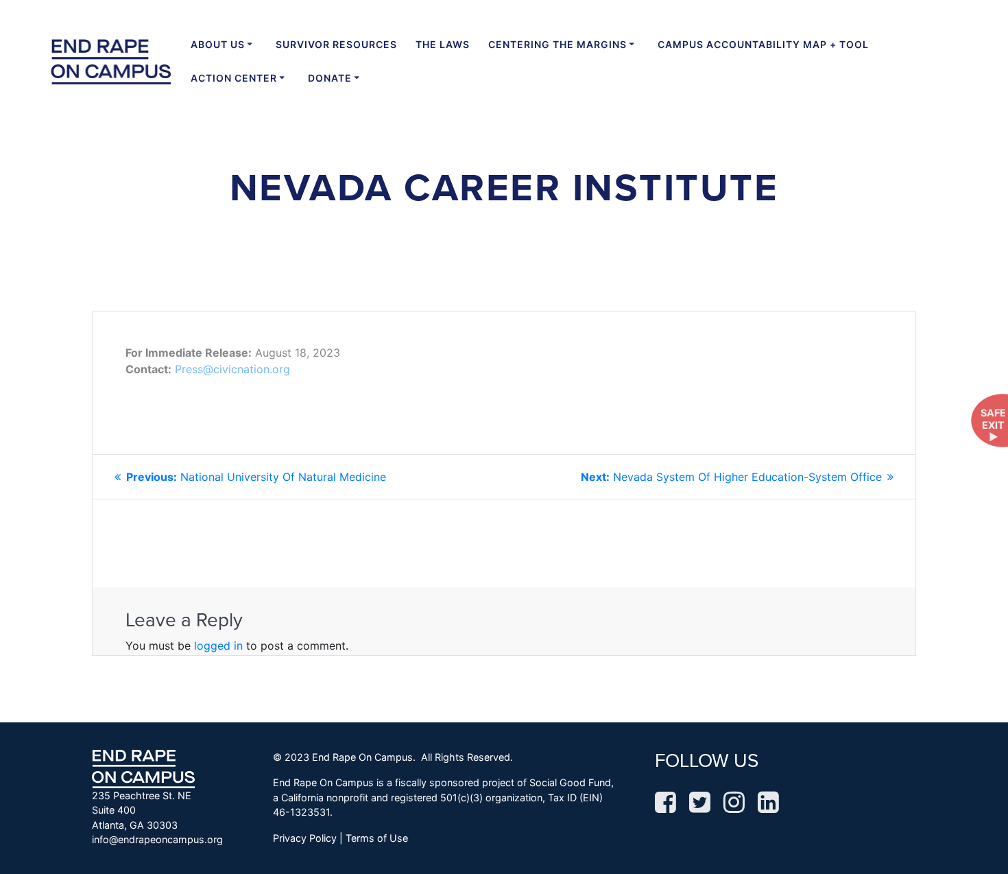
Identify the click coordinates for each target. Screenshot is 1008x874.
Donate (330, 78)
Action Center (234, 78)
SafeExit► (993, 424)
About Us (218, 44)
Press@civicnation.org (232, 369)
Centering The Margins (557, 44)
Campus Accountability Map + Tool (763, 44)
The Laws (443, 44)
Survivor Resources (336, 44)
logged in (218, 645)
